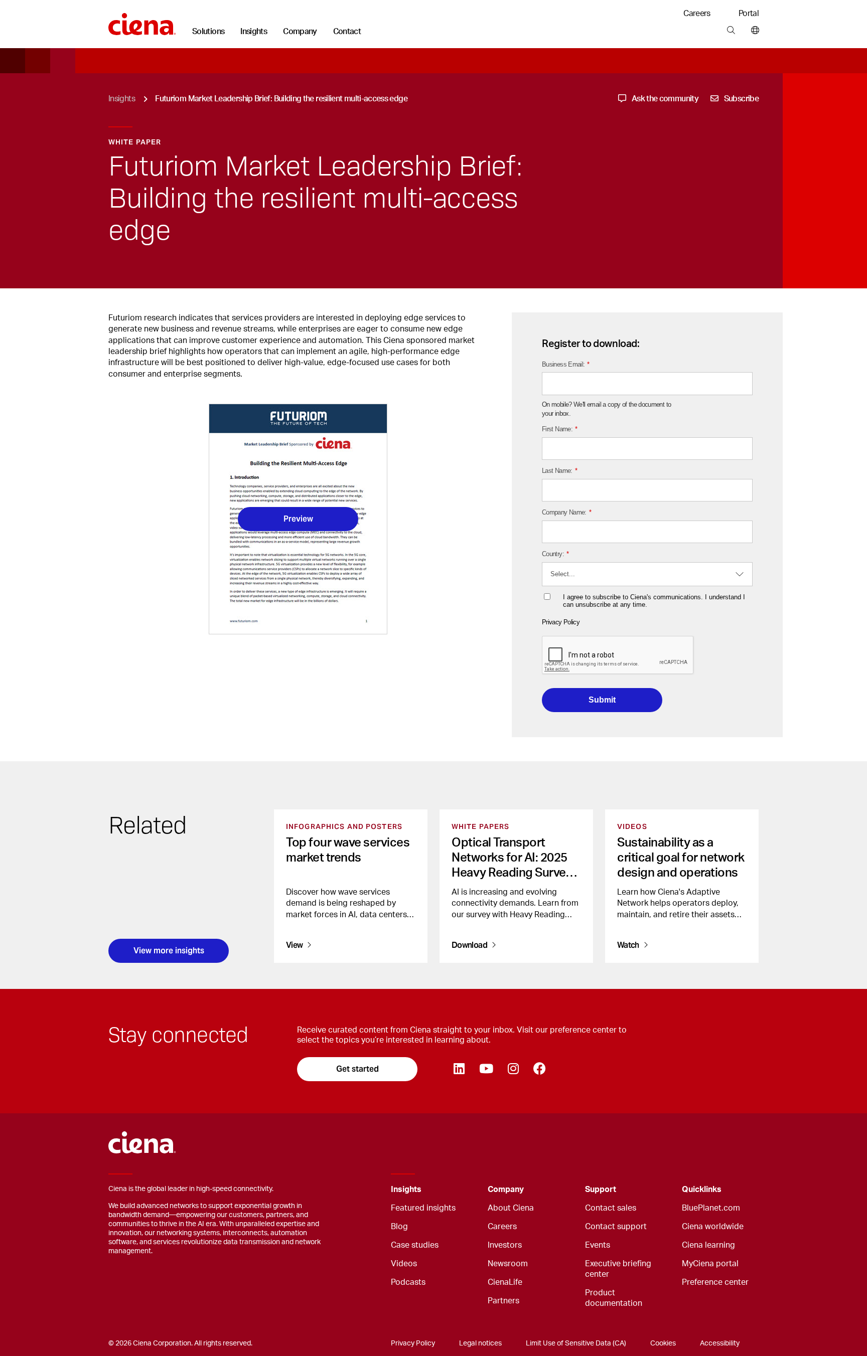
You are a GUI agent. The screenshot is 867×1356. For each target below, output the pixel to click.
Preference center (715, 1282)
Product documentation (613, 1298)
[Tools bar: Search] (731, 31)
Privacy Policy (561, 622)
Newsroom (508, 1264)
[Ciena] (142, 20)
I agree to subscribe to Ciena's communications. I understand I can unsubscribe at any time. (654, 601)
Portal (749, 14)
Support (600, 1189)
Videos (404, 1264)
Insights (253, 32)
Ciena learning (708, 1245)
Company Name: (566, 512)
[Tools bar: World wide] (753, 31)
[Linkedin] (459, 1069)
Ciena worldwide (713, 1227)
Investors (505, 1245)
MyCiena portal (710, 1264)
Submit (602, 700)
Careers (696, 14)
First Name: (559, 429)
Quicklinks (701, 1189)
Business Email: (566, 364)
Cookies (663, 1343)
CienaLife (505, 1282)
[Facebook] (539, 1069)
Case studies (415, 1245)
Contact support (616, 1227)
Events (597, 1245)
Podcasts (408, 1282)
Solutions (208, 32)
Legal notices (480, 1343)
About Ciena (511, 1208)
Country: (555, 554)
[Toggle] (465, 1189)
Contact (347, 32)
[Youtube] (486, 1069)
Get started (357, 1069)
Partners (503, 1301)
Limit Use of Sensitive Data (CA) (576, 1343)
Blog (399, 1227)
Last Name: (559, 470)
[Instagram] (513, 1069)
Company (300, 32)
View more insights (168, 950)
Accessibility (720, 1343)
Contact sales (610, 1208)
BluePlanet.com (711, 1208)
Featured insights (423, 1208)
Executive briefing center (618, 1269)
